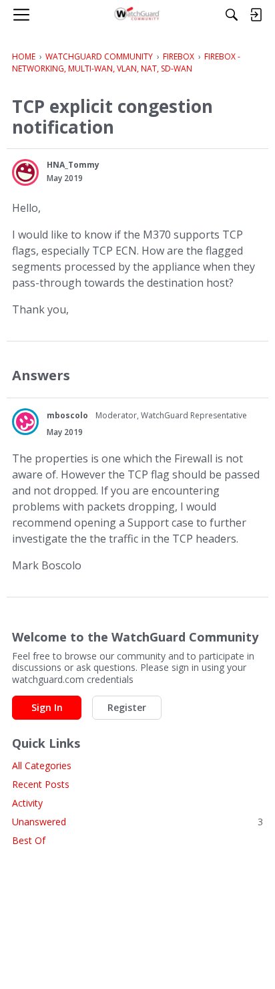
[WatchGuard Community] (138, 14)
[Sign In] (256, 14)
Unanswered (137, 821)
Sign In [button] (47, 707)
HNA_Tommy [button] (73, 164)
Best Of (28, 840)
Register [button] (126, 707)
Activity (27, 803)
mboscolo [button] (67, 415)
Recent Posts (40, 784)
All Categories (41, 765)
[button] (25, 172)
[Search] (232, 14)
